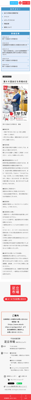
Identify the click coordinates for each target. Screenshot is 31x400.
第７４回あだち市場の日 (10, 38)
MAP (26, 398)
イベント (6, 16)
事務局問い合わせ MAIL (10, 398)
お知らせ (24, 376)
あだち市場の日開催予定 (11, 13)
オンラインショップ (17, 379)
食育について (8, 27)
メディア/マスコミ (9, 20)
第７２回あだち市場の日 (10, 65)
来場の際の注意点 (14, 3)
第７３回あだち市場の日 (10, 59)
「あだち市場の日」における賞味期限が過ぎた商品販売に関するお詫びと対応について (14, 51)
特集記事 (6, 24)
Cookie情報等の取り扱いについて (16, 386)
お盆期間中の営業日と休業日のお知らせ (14, 44)
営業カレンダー (12, 376)
